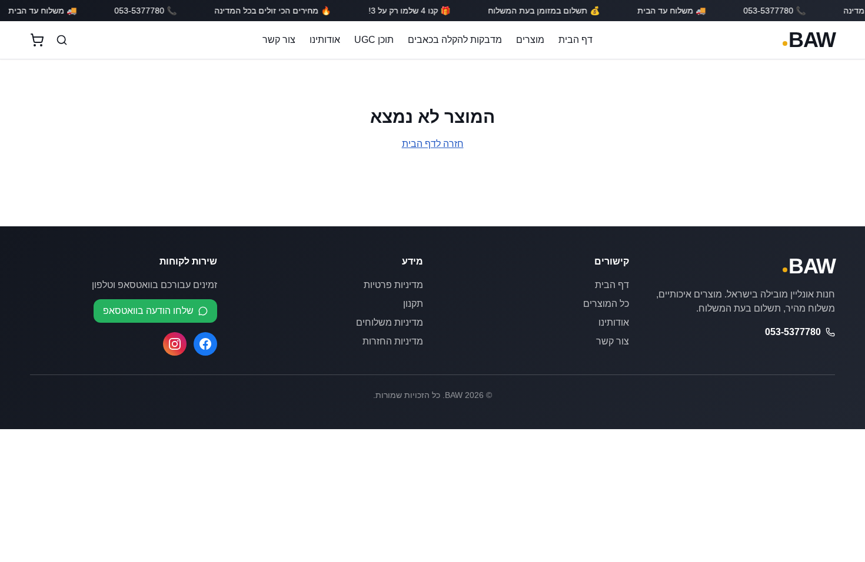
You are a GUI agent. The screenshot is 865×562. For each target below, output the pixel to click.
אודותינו (325, 40)
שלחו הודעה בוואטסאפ (148, 311)
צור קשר (278, 40)
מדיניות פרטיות (393, 285)
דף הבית (575, 40)
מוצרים (530, 40)
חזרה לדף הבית (433, 144)
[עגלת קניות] (37, 40)
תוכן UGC (374, 40)
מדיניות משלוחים (389, 322)
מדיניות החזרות (392, 341)
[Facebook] (205, 344)
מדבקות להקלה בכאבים (455, 40)
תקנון (413, 304)
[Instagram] (175, 344)
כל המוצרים (606, 304)
